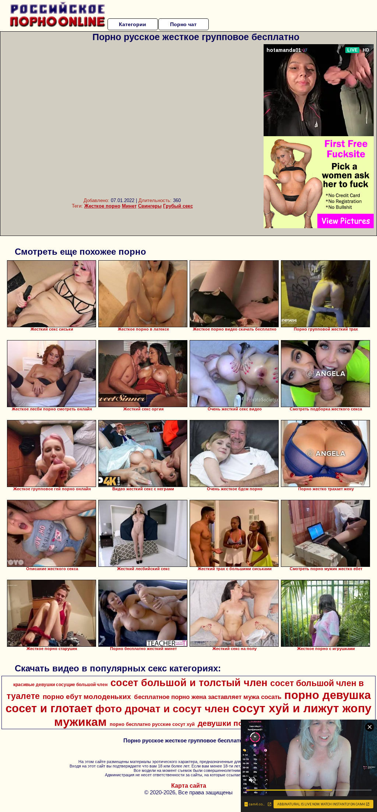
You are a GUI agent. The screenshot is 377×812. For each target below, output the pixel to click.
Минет (129, 206)
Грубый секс (178, 206)
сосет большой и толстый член (188, 682)
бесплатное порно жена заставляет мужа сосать (207, 696)
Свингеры (150, 206)
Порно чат (183, 24)
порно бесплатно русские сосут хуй (152, 724)
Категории (132, 24)
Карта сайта (188, 786)
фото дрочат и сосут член (162, 708)
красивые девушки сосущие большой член (60, 684)
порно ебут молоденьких (87, 696)
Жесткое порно (102, 206)
